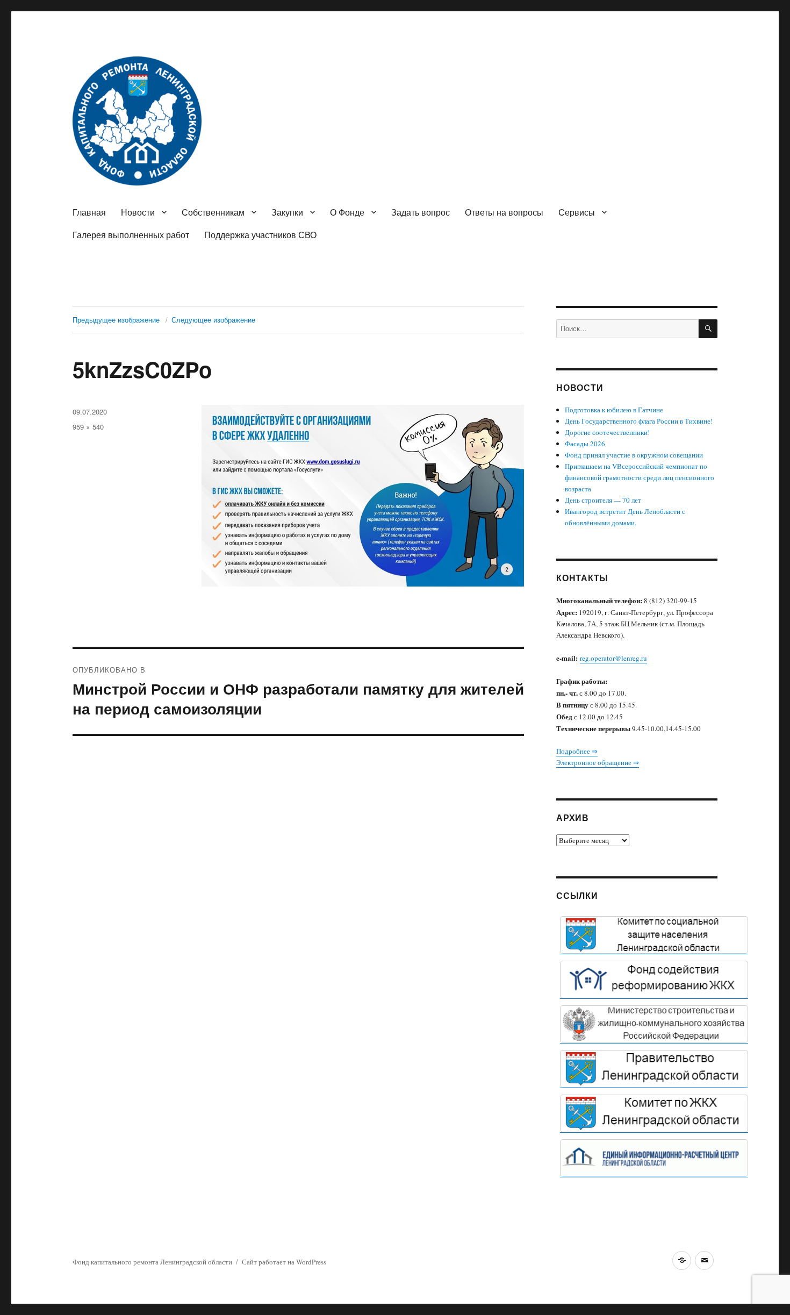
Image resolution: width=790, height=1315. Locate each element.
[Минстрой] (654, 1024)
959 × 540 (88, 426)
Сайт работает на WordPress (284, 1262)
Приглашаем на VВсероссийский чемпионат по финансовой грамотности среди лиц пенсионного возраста (639, 477)
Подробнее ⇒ (577, 751)
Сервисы (576, 212)
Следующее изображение (213, 320)
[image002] (654, 1158)
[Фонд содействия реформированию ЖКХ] (654, 979)
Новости (138, 212)
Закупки (287, 212)
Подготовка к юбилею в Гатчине (614, 409)
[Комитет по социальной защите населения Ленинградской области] (654, 935)
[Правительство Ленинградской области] (654, 1069)
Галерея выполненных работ (131, 234)
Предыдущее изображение (116, 320)
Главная (89, 212)
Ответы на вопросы (504, 212)
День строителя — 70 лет (603, 500)
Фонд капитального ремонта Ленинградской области (152, 1262)
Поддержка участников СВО (260, 234)
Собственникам (213, 212)
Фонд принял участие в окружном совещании (634, 455)
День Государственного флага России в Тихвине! (639, 421)
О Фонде (347, 212)
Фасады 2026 (585, 443)
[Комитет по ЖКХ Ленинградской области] (654, 1113)
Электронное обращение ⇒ (597, 762)
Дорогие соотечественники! (607, 432)
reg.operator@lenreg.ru (613, 658)
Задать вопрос (420, 212)
